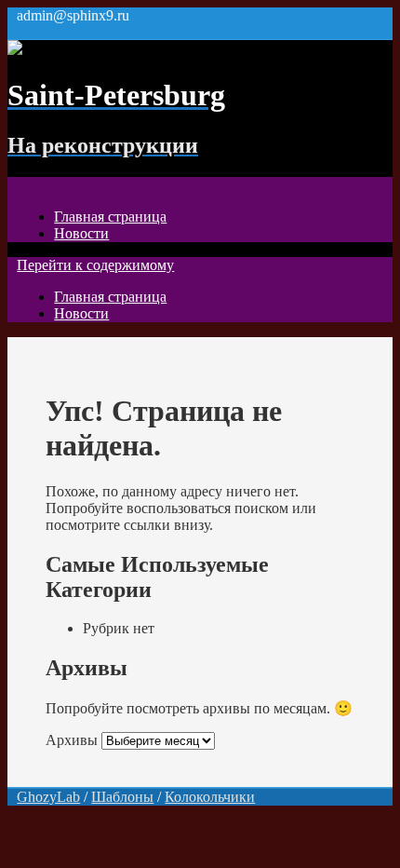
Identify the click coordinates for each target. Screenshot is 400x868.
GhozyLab (48, 797)
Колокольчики (210, 797)
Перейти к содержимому (95, 265)
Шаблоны (122, 797)
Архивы (72, 740)
